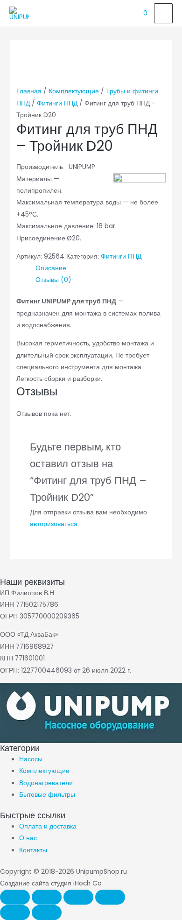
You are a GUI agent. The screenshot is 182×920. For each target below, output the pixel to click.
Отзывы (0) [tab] (53, 279)
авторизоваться (53, 524)
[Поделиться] (78, 897)
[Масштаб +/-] (15, 897)
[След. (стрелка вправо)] (47, 912)
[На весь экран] (47, 897)
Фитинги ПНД (57, 103)
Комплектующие (74, 91)
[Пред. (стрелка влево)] (15, 912)
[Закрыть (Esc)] (110, 897)
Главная (29, 91)
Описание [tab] (50, 268)
